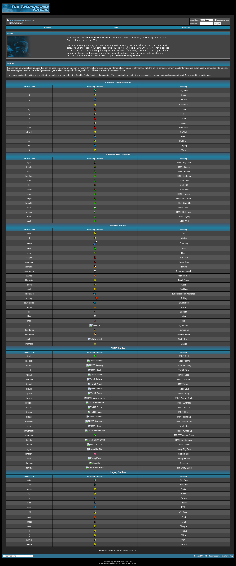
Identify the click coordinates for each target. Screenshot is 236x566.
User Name (194, 20)
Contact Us (199, 556)
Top (231, 556)
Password (194, 23)
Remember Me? (223, 20)
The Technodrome (213, 556)
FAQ (34, 20)
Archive (225, 556)
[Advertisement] (176, 8)
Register (47, 27)
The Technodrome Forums (20, 20)
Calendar (186, 27)
